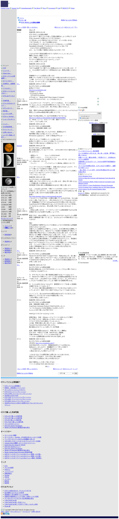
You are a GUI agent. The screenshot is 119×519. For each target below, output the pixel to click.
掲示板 (6, 111)
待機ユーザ (8, 228)
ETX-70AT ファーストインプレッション (18, 397)
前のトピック (59, 27)
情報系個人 (8, 473)
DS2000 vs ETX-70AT (11, 395)
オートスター (8, 81)
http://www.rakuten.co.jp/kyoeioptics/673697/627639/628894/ (47, 118)
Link (58, 8)
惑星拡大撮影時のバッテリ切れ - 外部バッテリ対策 (21, 496)
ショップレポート (8, 120)
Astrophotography (26, 8)
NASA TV (81, 193)
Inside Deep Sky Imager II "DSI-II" (15, 445)
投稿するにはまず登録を (69, 20)
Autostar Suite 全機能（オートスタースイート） (20, 443)
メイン (22, 18)
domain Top (15, 8)
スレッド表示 (21, 27)
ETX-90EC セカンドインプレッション (17, 401)
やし (18, 84)
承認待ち (8, 241)
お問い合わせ (8, 132)
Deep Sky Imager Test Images (13, 425)
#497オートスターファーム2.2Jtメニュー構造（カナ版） (23, 454)
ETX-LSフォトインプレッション (15, 391)
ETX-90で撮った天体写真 (13, 420)
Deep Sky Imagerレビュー (13, 446)
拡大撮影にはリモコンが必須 (14, 492)
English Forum (5, 8)
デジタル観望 (9, 467)
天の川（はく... (94, 123)
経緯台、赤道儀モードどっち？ (15, 388)
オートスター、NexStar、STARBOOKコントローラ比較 (23, 437)
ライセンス (26, 511)
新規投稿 (8, 234)
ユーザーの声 (8, 113)
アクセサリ (7, 88)
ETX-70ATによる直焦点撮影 (30, 22)
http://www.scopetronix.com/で (45, 343)
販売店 (7, 481)
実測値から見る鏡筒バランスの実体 (16, 494)
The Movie (37, 8)
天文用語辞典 (8, 127)
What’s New (7, 73)
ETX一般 (23, 20)
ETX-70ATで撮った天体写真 (14, 422)
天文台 (7, 477)
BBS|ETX (65, 8)
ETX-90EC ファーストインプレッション (18, 399)
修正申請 (8, 252)
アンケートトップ (7, 218)
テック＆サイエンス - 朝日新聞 (88, 151)
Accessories (51, 8)
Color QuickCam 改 (11, 500)
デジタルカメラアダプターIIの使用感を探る (19, 498)
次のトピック (69, 27)
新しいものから (32, 27)
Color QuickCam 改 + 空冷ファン (15, 502)
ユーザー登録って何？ (8, 136)
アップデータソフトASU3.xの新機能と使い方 (20, 439)
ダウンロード (8, 108)
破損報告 (8, 250)
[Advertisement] (8, 293)
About (72, 8)
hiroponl (19, 146)
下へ (75, 27)
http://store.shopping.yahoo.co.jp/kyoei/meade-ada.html (45, 196)
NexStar (7, 475)
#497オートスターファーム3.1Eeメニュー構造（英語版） (23, 458)
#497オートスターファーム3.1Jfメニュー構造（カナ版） (23, 456)
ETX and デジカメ (8, 97)
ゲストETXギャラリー (8, 104)
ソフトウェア (9, 471)
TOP (4, 68)
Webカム (7, 469)
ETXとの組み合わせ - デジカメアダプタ (18, 490)
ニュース (7, 70)
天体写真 (7, 100)
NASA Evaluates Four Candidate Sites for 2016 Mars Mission (96, 187)
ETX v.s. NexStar (9, 116)
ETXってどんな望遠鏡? (8, 77)
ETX (6, 466)
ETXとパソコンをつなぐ (8, 92)
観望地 (7, 483)
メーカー (8, 479)
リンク (6, 124)
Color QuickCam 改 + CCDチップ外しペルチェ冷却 (21, 504)
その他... (115, 260)
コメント (8, 226)
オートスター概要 (10, 435)
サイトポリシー (15, 511)
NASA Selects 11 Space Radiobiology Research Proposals (95, 185)
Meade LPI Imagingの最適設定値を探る (17, 427)
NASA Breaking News (85, 176)
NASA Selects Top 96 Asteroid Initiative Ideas (92, 189)
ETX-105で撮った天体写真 (13, 418)
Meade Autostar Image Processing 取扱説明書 (18, 452)
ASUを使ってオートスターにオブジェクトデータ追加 (22, 441)
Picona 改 (7, 506)
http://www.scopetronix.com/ (37, 90)
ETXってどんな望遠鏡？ (13, 386)
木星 (94, 134)
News (44, 8)
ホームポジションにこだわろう (15, 390)
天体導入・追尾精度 (8, 84)
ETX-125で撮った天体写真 (13, 416)
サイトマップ (8, 129)
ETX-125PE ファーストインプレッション (18, 393)
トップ (75, 369)
